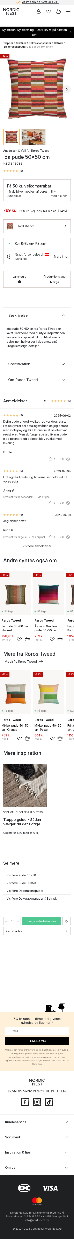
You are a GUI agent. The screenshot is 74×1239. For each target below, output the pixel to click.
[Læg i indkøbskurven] (27, 639)
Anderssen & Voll (14, 150)
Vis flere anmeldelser (37, 546)
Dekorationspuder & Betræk (46, 43)
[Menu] (68, 11)
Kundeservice (16, 1122)
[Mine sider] (39, 11)
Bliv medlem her (59, 194)
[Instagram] (37, 1101)
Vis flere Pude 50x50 (21, 875)
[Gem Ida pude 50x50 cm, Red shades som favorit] (66, 921)
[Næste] (66, 89)
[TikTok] (49, 1101)
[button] (13, 171)
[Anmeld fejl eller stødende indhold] (68, 459)
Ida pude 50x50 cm (41, 46)
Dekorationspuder (15, 46)
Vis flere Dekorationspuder (25, 890)
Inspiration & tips (18, 1152)
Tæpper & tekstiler (14, 43)
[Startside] (11, 11)
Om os (10, 1168)
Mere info (60, 256)
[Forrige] (7, 89)
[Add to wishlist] (19, 639)
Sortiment (12, 1137)
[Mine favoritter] (48, 11)
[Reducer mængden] (6, 921)
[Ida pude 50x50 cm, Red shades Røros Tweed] (37, 89)
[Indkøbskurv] (58, 11)
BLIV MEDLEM (28, 2)
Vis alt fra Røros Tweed (21, 661)
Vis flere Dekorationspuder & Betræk (32, 898)
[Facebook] (25, 1101)
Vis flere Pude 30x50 (21, 883)
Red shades (14, 931)
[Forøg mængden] (18, 921)
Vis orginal (44, 496)
